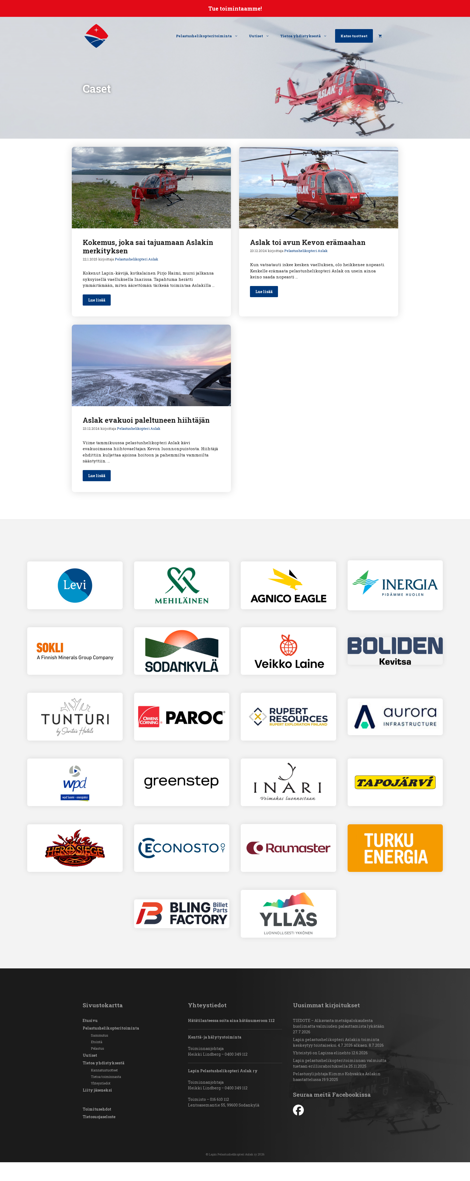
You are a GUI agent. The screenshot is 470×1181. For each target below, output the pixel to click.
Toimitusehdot (97, 1109)
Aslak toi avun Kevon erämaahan (308, 242)
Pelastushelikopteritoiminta (204, 35)
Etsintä (96, 1042)
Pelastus (97, 1048)
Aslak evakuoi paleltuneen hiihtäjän (146, 420)
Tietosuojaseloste (99, 1116)
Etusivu (90, 1020)
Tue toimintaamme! (235, 8)
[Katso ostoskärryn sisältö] (380, 36)
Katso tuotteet (354, 35)
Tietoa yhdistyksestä (300, 35)
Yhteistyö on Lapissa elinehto (322, 1052)
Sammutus (99, 1035)
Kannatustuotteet (104, 1070)
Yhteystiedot (100, 1083)
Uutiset (256, 35)
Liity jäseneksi (97, 1090)
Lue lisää (96, 300)
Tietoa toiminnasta (106, 1076)
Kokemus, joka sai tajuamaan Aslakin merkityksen (148, 246)
